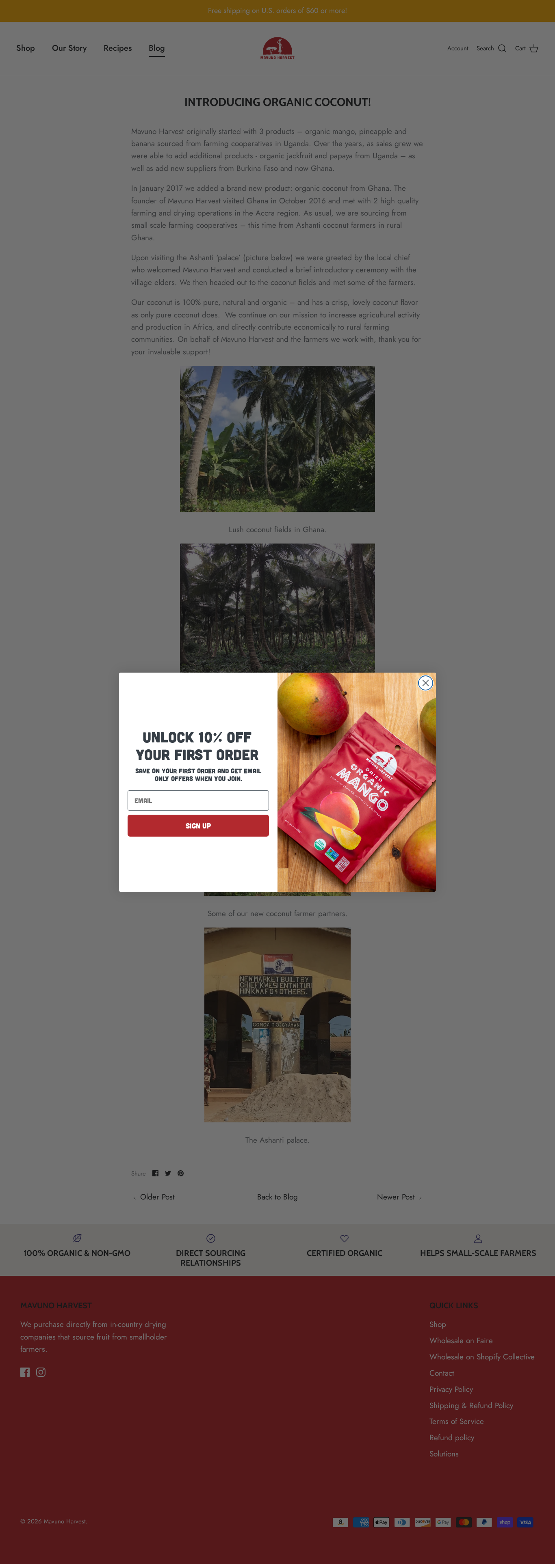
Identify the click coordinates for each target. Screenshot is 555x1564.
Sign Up (198, 825)
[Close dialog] (425, 683)
